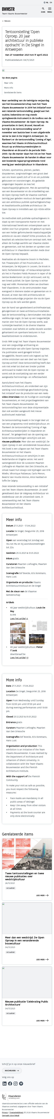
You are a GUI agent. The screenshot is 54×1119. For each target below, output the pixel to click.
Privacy (5, 1112)
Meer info (8, 83)
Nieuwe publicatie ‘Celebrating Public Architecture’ (26, 1003)
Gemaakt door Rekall (10, 1115)
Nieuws (7, 21)
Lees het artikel (18, 618)
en (51, 2)
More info (8, 87)
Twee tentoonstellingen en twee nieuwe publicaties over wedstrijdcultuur (24, 876)
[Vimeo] (21, 1084)
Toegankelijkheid (16, 1112)
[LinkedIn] (4, 1084)
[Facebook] (10, 1084)
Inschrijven (10, 1070)
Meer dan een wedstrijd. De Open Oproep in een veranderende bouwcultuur (24, 940)
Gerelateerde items (12, 92)
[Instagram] (15, 1084)
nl (47, 2)
